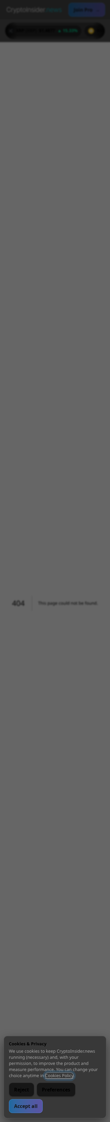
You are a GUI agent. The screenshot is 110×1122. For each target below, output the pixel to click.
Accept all (26, 1106)
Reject (21, 1089)
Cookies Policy (59, 1076)
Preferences (56, 1089)
